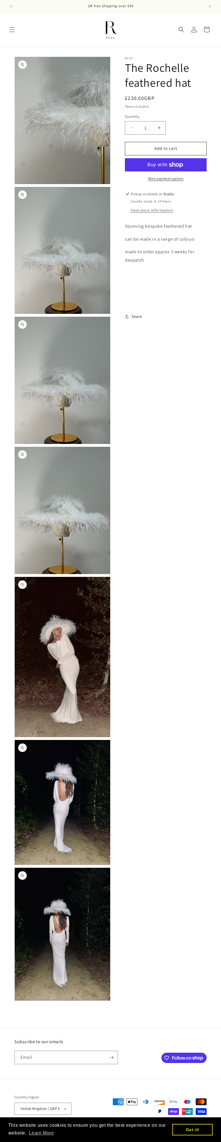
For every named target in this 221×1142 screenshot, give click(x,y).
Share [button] (137, 316)
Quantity (132, 116)
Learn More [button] (41, 1133)
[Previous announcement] (11, 6)
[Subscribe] (111, 1057)
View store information (152, 210)
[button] (12, 29)
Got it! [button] (192, 1129)
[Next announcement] (209, 6)
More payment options (166, 178)
